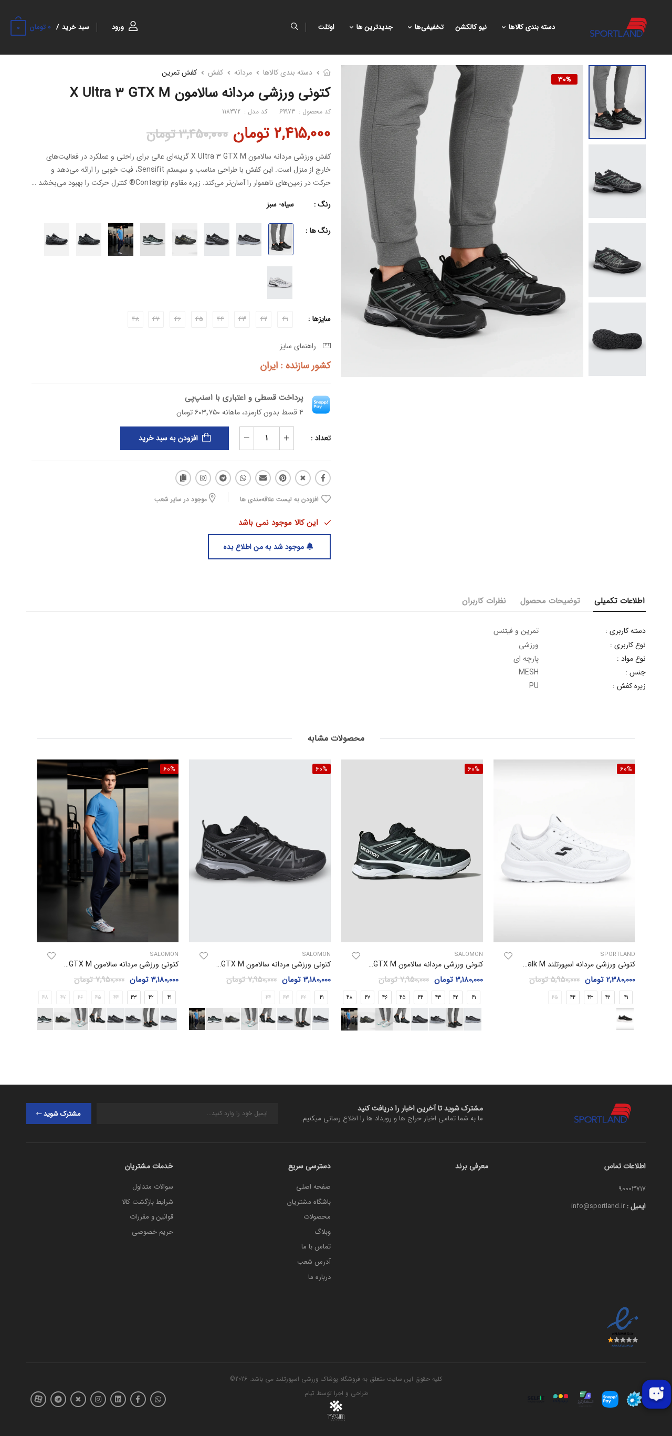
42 (608, 997)
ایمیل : (636, 1206)
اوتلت (326, 27)
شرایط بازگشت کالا (147, 1202)
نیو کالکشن (471, 27)
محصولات (317, 1216)
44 (572, 997)
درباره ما (319, 1277)
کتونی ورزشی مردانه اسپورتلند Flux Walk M (570, 964)
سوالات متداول (152, 1186)
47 (367, 998)
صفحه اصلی (313, 1186)
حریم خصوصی (152, 1231)
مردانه (243, 72)
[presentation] (484, 1019)
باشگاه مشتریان (309, 1202)
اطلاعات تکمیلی (619, 601)
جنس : (635, 672)
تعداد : (321, 438)
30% (564, 79)
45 (403, 998)
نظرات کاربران (484, 601)
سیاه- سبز (280, 204)
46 (384, 998)
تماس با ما (316, 1246)
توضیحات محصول (550, 601)
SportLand (617, 955)
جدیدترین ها (374, 27)
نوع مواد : (631, 658)
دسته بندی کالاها (532, 27)
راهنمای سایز (300, 346)
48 (349, 998)
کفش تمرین (179, 72)
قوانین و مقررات (151, 1216)
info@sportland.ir (598, 1206)
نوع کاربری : (628, 645)
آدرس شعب (314, 1261)
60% (474, 769)
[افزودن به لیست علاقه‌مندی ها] (508, 956)
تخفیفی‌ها (429, 27)
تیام (309, 1393)
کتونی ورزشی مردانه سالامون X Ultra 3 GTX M (412, 964)
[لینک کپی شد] (183, 478)
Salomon (468, 955)
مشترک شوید (62, 1113)
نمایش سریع (564, 929)
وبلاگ (322, 1231)
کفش (215, 72)
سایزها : (319, 319)
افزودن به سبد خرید (168, 438)
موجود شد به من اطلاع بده (264, 547)
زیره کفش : (629, 686)
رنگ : (322, 204)
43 (590, 997)
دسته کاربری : (625, 631)
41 (474, 998)
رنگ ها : (318, 230)
